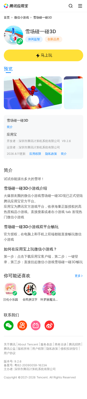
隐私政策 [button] (51, 153)
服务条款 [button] (46, 344)
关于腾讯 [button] (10, 344)
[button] (16, 6)
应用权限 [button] (35, 153)
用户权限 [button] (38, 348)
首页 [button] (7, 17)
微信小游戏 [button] (21, 17)
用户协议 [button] (10, 353)
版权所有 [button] (24, 348)
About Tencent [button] (28, 344)
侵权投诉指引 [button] (69, 348)
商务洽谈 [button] (61, 344)
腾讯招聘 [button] (75, 344)
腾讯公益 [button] (10, 348)
